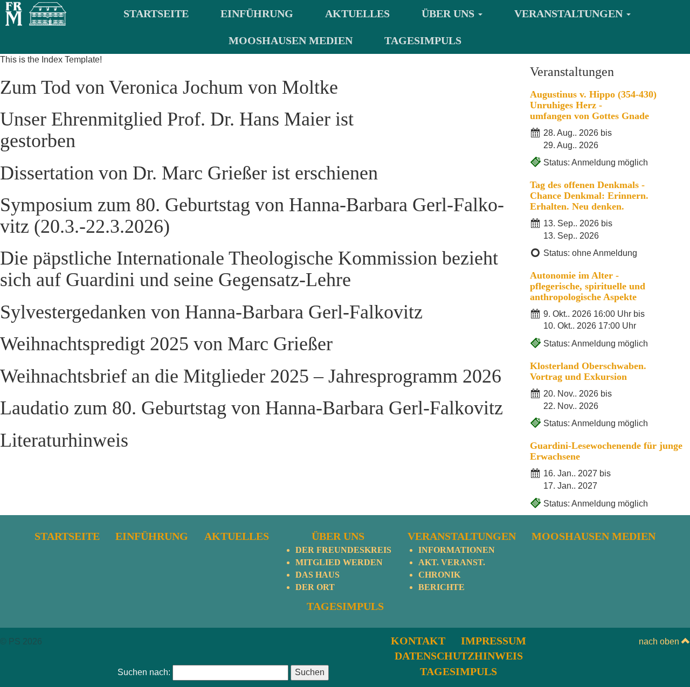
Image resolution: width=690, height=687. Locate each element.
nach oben (660, 641)
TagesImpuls (422, 40)
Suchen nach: (144, 672)
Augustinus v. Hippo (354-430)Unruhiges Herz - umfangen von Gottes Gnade (593, 105)
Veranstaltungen (569, 13)
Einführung (256, 13)
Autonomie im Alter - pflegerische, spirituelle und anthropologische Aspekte (587, 286)
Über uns (449, 13)
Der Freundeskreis (343, 549)
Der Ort (315, 587)
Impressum (493, 641)
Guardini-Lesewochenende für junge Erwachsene (606, 451)
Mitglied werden (339, 562)
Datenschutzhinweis (459, 656)
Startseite (156, 13)
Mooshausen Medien (291, 40)
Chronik (439, 574)
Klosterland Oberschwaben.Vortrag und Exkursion (588, 371)
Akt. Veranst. (451, 562)
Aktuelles (357, 13)
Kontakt (418, 641)
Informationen (456, 549)
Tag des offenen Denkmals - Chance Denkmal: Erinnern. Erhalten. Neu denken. (589, 195)
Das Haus (317, 574)
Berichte (441, 587)
